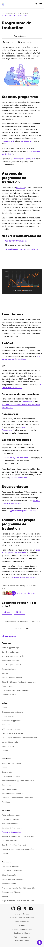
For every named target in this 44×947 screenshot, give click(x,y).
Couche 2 (5, 750)
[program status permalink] (1, 97)
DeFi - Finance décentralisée (12, 733)
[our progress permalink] (1, 236)
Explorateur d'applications (11, 721)
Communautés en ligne (10, 819)
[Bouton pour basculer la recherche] (36, 4)
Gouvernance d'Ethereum (11, 892)
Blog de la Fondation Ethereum (14, 845)
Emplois (22, 925)
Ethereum (20, 187)
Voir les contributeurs (26, 593)
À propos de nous (22, 914)
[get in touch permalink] (1, 486)
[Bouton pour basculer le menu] (40, 4)
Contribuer (23, 13)
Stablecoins (6, 725)
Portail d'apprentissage (10, 648)
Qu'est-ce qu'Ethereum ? (11, 652)
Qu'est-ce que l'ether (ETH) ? (13, 656)
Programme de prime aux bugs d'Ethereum (18, 836)
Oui (8, 612)
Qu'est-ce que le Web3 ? (11, 665)
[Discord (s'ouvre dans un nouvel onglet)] (31, 908)
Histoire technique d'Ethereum (13, 879)
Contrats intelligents (9, 669)
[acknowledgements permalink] (1, 314)
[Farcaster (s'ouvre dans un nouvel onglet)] (19, 908)
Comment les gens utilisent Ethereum (15, 690)
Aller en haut (23, 628)
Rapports (5, 896)
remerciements (8, 141)
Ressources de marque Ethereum (22, 918)
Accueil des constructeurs (11, 763)
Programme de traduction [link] (14, 16)
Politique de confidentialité (22, 929)
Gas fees (5, 673)
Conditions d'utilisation (22, 933)
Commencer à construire (11, 776)
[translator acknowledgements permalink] (1, 394)
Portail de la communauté (11, 815)
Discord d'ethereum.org (24, 159)
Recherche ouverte (9, 884)
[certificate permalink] (1, 343)
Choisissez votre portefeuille (12, 712)
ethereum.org (8, 13)
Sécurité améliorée (9, 875)
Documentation (7, 772)
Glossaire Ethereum (9, 695)
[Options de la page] (15, 42)
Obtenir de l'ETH (8, 716)
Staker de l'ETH (8, 746)
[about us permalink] (1, 177)
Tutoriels (5, 768)
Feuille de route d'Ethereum (12, 871)
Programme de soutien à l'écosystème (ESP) (19, 849)
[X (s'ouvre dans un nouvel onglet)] (25, 908)
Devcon (25, 427)
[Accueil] (3, 4)
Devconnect (8, 430)
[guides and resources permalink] (1, 439)
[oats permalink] (1, 365)
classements (26, 402)
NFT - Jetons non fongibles (12, 729)
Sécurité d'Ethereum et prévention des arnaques (20, 682)
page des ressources (18, 477)
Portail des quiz (7, 686)
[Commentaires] (39, 942)
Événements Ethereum (10, 823)
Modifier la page (25, 42)
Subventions (6, 785)
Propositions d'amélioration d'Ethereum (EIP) (18, 888)
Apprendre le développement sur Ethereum (18, 781)
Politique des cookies (22, 937)
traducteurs (16, 241)
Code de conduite (22, 921)
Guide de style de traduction (16, 458)
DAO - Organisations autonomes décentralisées (19, 738)
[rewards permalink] (1, 414)
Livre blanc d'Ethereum (10, 866)
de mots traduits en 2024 (21, 249)
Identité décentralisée (10, 742)
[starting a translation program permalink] (1, 524)
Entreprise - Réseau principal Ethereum (17, 798)
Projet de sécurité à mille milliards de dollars (18, 901)
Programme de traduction (11, 832)
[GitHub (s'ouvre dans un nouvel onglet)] (13, 908)
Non (21, 612)
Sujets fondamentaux (9, 789)
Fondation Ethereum (9, 841)
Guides (4, 708)
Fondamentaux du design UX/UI (13, 793)
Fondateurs (6, 802)
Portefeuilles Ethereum (10, 660)
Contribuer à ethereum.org (12, 828)
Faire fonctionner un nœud (12, 678)
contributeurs (26, 141)
